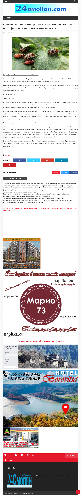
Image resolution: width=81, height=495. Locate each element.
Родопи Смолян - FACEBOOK (13, 208)
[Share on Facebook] (19, 160)
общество (8, 155)
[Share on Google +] (47, 160)
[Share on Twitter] (33, 160)
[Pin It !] (9, 165)
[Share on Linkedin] (61, 160)
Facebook (74, 172)
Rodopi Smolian (9, 493)
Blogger (56, 172)
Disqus (64, 172)
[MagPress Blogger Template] (40, 8)
